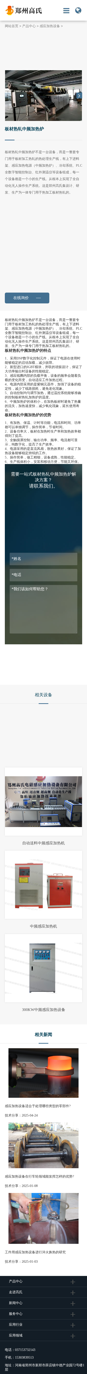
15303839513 (24, 1357)
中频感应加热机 (43, 926)
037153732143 (25, 1350)
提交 (43, 652)
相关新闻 (43, 1034)
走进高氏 (16, 1292)
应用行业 (15, 1324)
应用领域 (15, 1335)
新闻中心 (15, 1303)
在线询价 (23, 298)
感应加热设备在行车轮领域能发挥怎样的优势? (39, 1176)
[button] (79, 95)
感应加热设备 (50, 26)
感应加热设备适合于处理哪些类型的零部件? (38, 1106)
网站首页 (11, 26)
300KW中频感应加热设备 (43, 1010)
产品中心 (29, 26)
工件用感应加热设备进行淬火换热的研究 (35, 1252)
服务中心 (15, 1314)
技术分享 (11, 1115)
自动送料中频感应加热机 (43, 843)
